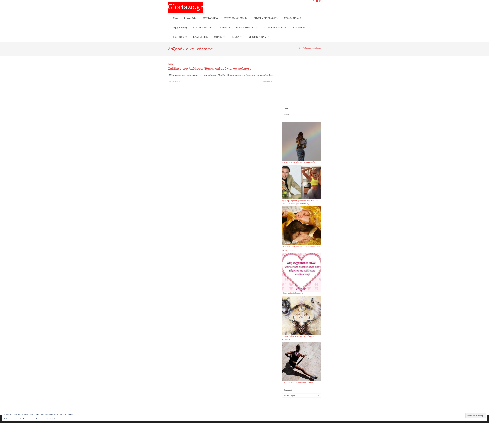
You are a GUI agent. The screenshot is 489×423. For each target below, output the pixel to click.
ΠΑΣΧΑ (170, 64)
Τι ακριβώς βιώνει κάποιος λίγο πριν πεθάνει (299, 162)
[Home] (300, 48)
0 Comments (175, 82)
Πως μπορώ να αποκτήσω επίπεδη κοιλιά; (298, 382)
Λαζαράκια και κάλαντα (312, 48)
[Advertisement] (301, 86)
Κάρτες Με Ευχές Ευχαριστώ (292, 293)
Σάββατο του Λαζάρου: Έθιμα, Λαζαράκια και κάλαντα (209, 68)
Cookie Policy (51, 419)
